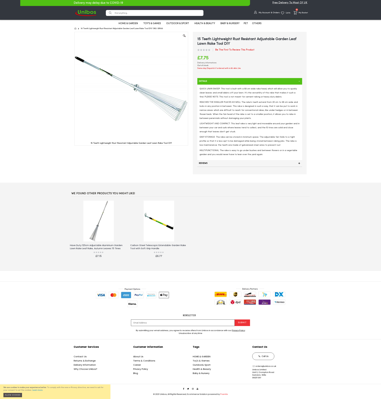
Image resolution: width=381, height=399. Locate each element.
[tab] (249, 81)
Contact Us (80, 356)
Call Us (265, 356)
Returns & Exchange (85, 360)
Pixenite (224, 394)
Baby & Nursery (201, 373)
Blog (135, 373)
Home (75, 28)
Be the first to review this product (234, 50)
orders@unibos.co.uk (265, 366)
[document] (55, 391)
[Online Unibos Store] (85, 12)
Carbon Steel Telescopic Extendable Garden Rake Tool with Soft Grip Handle (158, 247)
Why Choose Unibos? (85, 369)
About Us (138, 356)
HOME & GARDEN (201, 356)
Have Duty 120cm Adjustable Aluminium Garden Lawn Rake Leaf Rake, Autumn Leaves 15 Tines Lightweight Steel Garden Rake (96, 247)
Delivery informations (207, 63)
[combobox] (154, 13)
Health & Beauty (202, 369)
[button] (184, 38)
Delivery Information (85, 364)
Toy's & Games (201, 360)
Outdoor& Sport (202, 364)
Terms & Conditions (144, 360)
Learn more (37, 390)
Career (137, 364)
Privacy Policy (238, 330)
